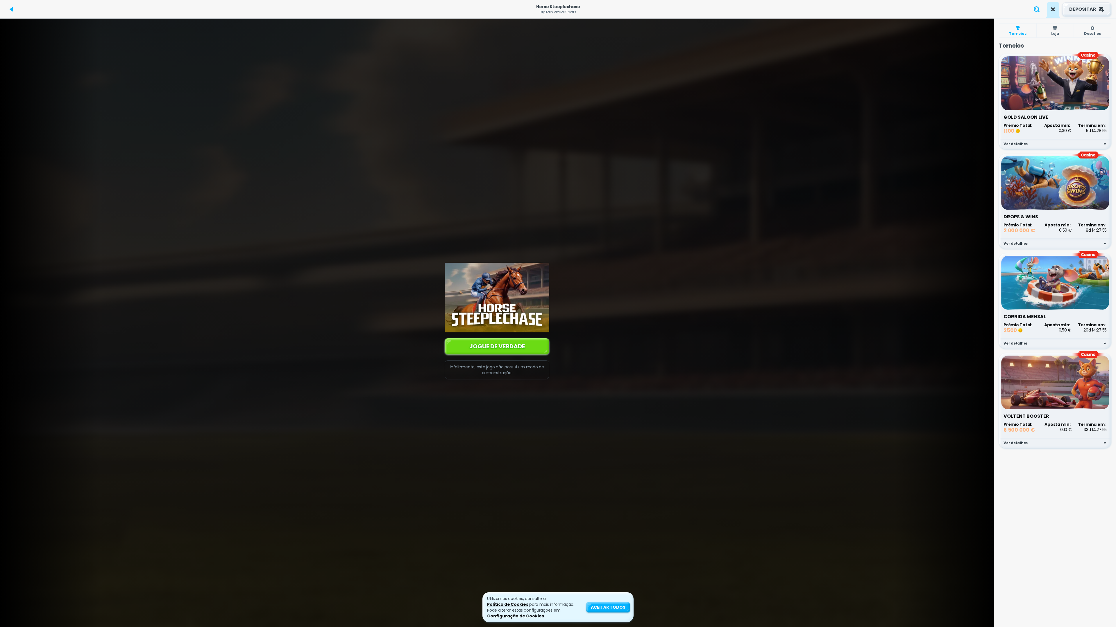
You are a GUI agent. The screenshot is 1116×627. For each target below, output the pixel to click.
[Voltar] (12, 9)
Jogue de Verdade (497, 346)
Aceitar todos (608, 607)
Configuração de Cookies (515, 616)
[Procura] (1037, 9)
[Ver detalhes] (1105, 144)
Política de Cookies (507, 604)
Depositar (1082, 9)
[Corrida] (1053, 9)
